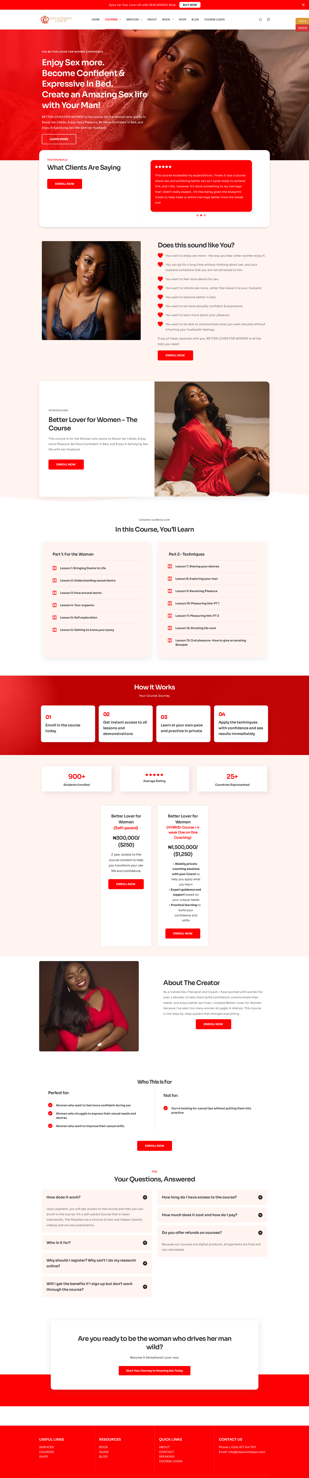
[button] (223, 696)
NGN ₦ (301, 28)
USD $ (302, 21)
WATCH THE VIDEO (169, 764)
